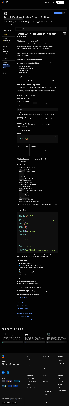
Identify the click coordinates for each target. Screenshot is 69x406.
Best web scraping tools (46, 386)
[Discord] (18, 364)
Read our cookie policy (15, 399)
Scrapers (44, 394)
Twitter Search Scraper (22, 297)
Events (59, 384)
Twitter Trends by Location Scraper (24, 313)
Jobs (62, 390)
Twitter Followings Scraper (22, 308)
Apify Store (29, 359)
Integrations (30, 362)
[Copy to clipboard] (56, 109)
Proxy (28, 365)
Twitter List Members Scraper (23, 316)
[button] (32, 356)
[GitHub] (10, 364)
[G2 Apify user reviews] (4, 386)
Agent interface (31, 387)
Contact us (60, 381)
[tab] (19, 29)
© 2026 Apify (64, 402)
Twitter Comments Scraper (22, 310)
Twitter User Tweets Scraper (23, 302)
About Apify (60, 378)
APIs (43, 378)
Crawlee (29, 371)
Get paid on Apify (46, 368)
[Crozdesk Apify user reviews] (15, 386)
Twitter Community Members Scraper (25, 319)
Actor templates (46, 362)
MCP (28, 368)
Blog (59, 387)
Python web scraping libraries (46, 390)
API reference (45, 365)
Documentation (46, 359)
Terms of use (28, 402)
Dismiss (14, 402)
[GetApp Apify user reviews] (3, 381)
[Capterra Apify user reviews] (16, 381)
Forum (28, 384)
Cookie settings (55, 402)
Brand (59, 393)
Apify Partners (61, 363)
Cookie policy (46, 402)
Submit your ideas (31, 381)
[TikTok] (21, 364)
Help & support (30, 378)
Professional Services (61, 360)
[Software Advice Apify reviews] (9, 381)
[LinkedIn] (3, 364)
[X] (6, 364)
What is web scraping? (45, 382)
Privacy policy (37, 402)
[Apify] (5, 2)
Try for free (58, 13)
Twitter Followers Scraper (22, 305)
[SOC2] (8, 372)
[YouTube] (14, 364)
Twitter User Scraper (21, 300)
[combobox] (63, 13)
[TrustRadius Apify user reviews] (10, 386)
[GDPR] (3, 372)
